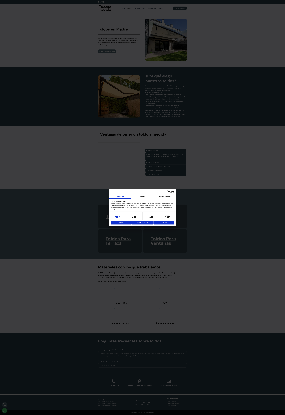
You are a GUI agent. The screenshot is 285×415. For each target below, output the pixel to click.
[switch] (134, 217)
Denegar (121, 222)
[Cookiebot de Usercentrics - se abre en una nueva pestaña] (167, 191)
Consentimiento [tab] (120, 196)
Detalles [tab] (142, 196)
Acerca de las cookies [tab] (164, 196)
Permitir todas (164, 222)
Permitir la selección (142, 222)
